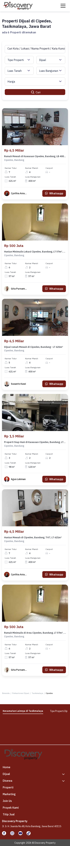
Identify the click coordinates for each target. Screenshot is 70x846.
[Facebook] (4, 833)
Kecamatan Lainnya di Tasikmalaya (23, 710)
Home (6, 767)
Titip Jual (9, 814)
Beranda (6, 693)
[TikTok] (29, 833)
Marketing (9, 794)
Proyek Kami (11, 807)
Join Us (7, 801)
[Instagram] (12, 833)
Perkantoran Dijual (20, 693)
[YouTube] (20, 833)
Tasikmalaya (37, 693)
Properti (8, 787)
